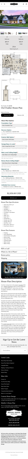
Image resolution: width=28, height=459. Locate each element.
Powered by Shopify (19, 452)
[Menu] (1, 4)
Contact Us (3, 379)
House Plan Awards (5, 384)
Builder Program (4, 388)
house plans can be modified (11, 405)
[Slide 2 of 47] (5, 33)
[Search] (4, 4)
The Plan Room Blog (5, 381)
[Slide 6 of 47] (19, 33)
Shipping (4, 258)
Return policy (5, 255)
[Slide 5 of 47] (16, 33)
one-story (21, 285)
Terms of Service (4, 370)
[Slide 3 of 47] (9, 33)
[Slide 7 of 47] (23, 33)
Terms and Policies (14, 455)
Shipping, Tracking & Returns (7, 367)
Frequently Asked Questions (7, 391)
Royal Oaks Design (11, 452)
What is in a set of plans (6, 393)
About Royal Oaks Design (6, 360)
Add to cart (14, 197)
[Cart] (26, 4)
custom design (23, 398)
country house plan (7, 324)
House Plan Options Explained (7, 363)
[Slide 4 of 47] (12, 33)
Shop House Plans (5, 386)
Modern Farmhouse (8, 286)
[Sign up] (24, 350)
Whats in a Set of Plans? (9, 252)
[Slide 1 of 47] (2, 33)
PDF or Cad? (5, 248)
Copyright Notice (4, 365)
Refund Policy (4, 372)
